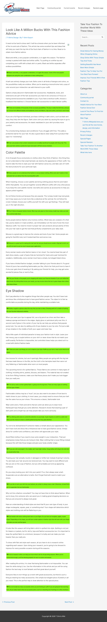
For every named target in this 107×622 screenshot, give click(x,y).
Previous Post (8, 602)
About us (83, 94)
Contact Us (84, 101)
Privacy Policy (85, 131)
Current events (69, 8)
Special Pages (85, 139)
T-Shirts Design (13, 38)
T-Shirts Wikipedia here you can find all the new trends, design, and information (92, 125)
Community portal (54, 8)
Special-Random (86, 142)
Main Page (40, 8)
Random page (98, 8)
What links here (86, 152)
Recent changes (84, 8)
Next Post (69, 602)
